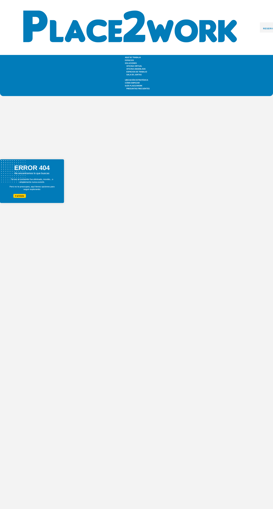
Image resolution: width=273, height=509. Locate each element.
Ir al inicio (19, 196)
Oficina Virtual (134, 66)
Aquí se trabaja (133, 57)
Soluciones (131, 63)
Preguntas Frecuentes (138, 89)
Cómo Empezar (132, 83)
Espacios (129, 60)
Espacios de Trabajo (136, 72)
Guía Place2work (133, 86)
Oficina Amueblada (136, 69)
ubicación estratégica (136, 80)
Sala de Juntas (134, 75)
